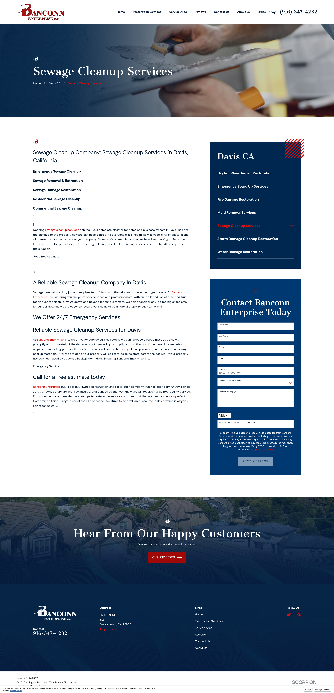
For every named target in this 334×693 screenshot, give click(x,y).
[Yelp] (299, 615)
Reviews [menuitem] (200, 12)
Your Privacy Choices (61, 682)
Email (221, 358)
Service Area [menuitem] (178, 12)
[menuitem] (255, 173)
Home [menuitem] (121, 12)
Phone (221, 347)
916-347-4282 (50, 633)
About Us (201, 648)
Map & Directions (111, 629)
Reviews (200, 634)
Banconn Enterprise (50, 339)
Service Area (203, 628)
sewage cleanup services (62, 230)
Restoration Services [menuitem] (147, 12)
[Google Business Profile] (289, 615)
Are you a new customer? (230, 380)
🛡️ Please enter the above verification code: (238, 422)
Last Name (223, 336)
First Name (223, 325)
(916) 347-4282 (298, 12)
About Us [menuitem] (243, 12)
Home (199, 614)
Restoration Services (209, 621)
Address (222, 369)
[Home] (40, 12)
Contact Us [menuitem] (221, 12)
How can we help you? (228, 392)
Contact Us (202, 641)
